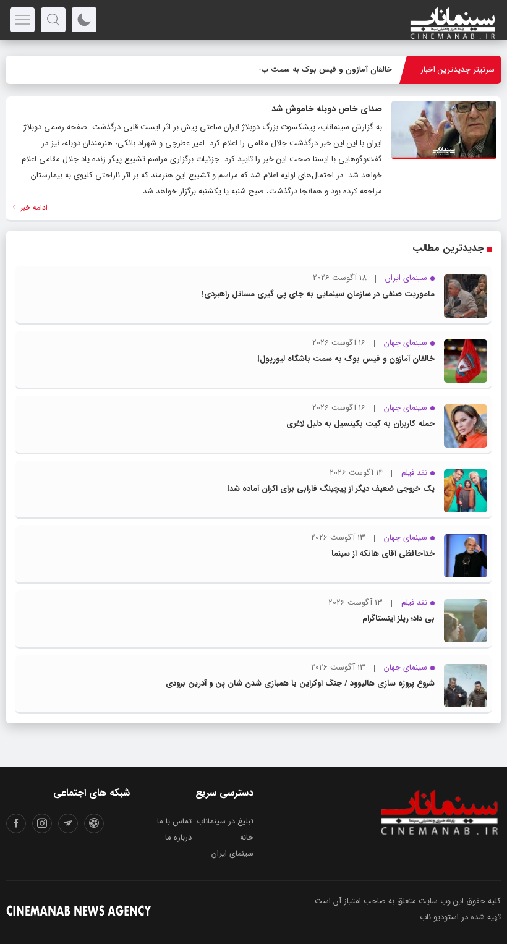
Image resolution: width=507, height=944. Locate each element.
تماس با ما (174, 821)
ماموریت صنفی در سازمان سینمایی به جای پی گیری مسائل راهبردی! (318, 293)
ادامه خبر (33, 207)
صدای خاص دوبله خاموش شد (326, 109)
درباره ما (178, 837)
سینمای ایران (232, 853)
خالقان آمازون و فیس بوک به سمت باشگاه (319, 69)
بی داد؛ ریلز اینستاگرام (398, 618)
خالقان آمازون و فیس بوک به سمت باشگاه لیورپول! (346, 358)
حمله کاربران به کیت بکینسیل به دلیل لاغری (360, 423)
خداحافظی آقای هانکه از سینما (383, 553)
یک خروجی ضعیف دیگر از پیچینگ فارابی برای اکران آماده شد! (331, 488)
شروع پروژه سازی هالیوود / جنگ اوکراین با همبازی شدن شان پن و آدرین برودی (300, 683)
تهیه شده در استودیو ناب (460, 917)
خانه (247, 837)
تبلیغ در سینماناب (225, 821)
